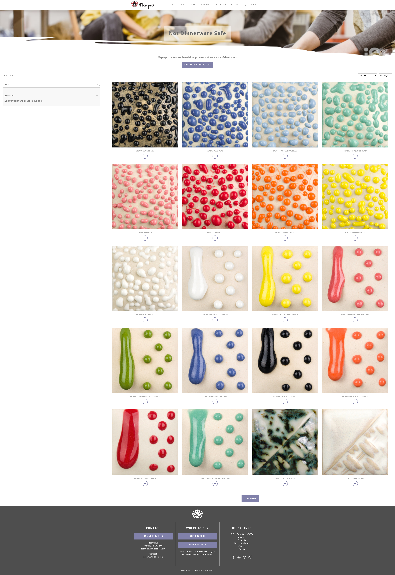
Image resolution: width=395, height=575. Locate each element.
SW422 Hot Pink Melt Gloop (355, 315)
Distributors (197, 536)
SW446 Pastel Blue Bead (285, 151)
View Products (197, 545)
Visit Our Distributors (197, 65)
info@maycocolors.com (153, 557)
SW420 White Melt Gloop (215, 315)
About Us (242, 540)
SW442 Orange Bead (285, 233)
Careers (241, 546)
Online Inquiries (153, 536)
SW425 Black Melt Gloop (285, 397)
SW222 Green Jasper (285, 478)
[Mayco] (142, 5)
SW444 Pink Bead (145, 233)
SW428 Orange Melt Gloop (355, 397)
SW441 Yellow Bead (355, 233)
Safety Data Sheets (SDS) (242, 534)
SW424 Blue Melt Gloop (215, 397)
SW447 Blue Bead (215, 151)
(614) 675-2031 (156, 546)
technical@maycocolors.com (153, 549)
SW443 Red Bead (215, 233)
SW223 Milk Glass (355, 478)
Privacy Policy (209, 570)
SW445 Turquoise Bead (355, 151)
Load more (250, 499)
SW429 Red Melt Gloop (145, 478)
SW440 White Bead (145, 315)
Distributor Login (241, 543)
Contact (241, 537)
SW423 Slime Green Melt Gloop (145, 397)
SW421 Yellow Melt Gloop (285, 315)
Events (242, 549)
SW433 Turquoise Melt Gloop (215, 478)
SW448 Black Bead (145, 151)
